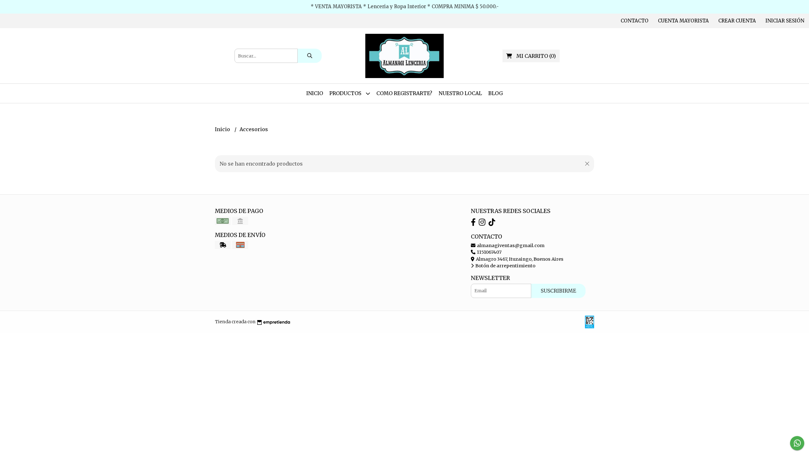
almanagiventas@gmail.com (510, 245)
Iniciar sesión (784, 21)
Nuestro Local (460, 93)
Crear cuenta (737, 21)
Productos (345, 93)
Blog (495, 93)
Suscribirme (558, 291)
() (536, 56)
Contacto (634, 21)
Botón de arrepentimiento (504, 266)
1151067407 (489, 252)
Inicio (314, 93)
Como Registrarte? (404, 93)
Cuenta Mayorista (683, 21)
